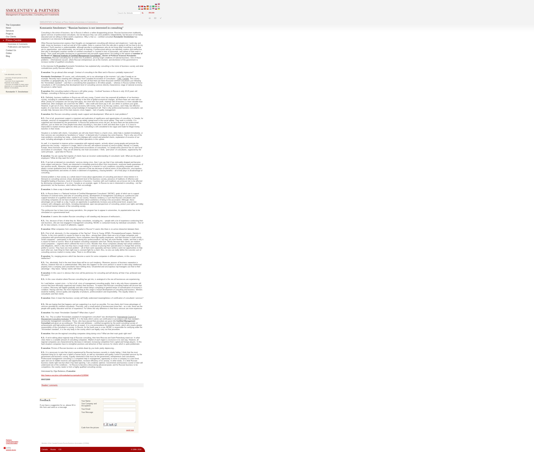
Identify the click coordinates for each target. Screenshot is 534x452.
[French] (139, 6)
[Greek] (150, 6)
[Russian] (156, 4)
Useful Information (12, 441)
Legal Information (12, 443)
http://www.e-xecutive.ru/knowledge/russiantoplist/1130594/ (65, 375)
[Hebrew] (150, 9)
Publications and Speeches (19, 47)
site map (151, 12)
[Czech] (145, 6)
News (8, 28)
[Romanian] (145, 9)
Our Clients (11, 37)
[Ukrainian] (159, 9)
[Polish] (142, 9)
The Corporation (13, 25)
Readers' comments (50, 385)
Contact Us (11, 50)
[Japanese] (159, 6)
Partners (9, 440)
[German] (148, 6)
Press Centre (13, 40)
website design (11, 450)
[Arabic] (153, 6)
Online (9, 53)
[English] (159, 4)
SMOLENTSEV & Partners (50, 22)
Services (10, 31)
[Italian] (156, 6)
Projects (9, 34)
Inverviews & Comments (18, 44)
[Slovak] (156, 9)
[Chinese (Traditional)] (142, 6)
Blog (8, 56)
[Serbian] (153, 9)
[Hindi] (139, 9)
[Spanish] (148, 9)
